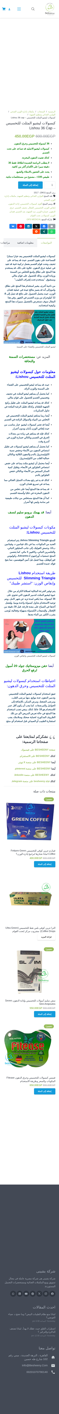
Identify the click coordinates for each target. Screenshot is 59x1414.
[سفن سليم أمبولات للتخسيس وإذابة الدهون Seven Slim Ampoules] (29, 971)
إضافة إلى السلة (30, 185)
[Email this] (51, 226)
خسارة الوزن (42, 211)
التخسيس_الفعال (35, 207)
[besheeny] (50, 9)
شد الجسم (20, 211)
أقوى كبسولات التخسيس (31, 204)
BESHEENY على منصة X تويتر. (34, 762)
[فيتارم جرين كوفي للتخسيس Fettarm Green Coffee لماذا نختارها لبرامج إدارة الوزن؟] (29, 821)
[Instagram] (46, 1294)
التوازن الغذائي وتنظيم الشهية (42, 114)
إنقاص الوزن (49, 207)
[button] (18, 9)
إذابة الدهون (14, 204)
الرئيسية (51, 111)
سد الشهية (31, 211)
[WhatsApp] (13, 1294)
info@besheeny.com (35, 1365)
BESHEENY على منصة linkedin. (31, 775)
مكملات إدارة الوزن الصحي (22, 111)
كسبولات (45, 215)
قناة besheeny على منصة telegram (31, 781)
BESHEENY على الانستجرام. (34, 756)
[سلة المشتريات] (3, 9)
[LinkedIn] (20, 1294)
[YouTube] (26, 1294)
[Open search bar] (32, 8)
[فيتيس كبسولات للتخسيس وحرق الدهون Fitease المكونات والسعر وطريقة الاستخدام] (29, 1048)
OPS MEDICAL (34, 219)
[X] (39, 1294)
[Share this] (44, 226)
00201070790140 (37, 1372)
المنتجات (41, 111)
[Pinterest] (33, 1294)
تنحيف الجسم (21, 207)
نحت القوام (35, 215)
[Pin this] (20, 226)
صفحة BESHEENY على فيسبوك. (38, 749)
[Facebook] (52, 1294)
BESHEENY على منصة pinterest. (33, 768)
